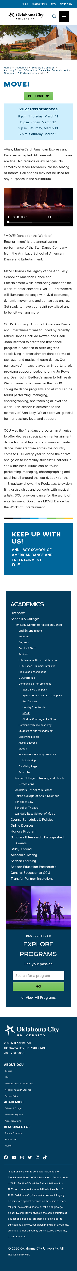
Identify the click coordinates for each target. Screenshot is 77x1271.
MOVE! (26, 713)
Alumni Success (28, 742)
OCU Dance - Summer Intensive (37, 666)
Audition (23, 654)
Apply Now (66, 4)
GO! (38, 986)
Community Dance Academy (35, 725)
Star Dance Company (35, 689)
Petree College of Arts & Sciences (37, 795)
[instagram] (19, 565)
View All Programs (41, 997)
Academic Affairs (13, 1121)
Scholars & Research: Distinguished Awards (37, 840)
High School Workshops (32, 671)
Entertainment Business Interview (38, 660)
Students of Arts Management (36, 730)
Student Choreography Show (39, 719)
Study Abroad (21, 849)
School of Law (24, 801)
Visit (25, 4)
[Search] (54, 16)
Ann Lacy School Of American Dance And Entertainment (36, 70)
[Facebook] (6, 1157)
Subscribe (24, 772)
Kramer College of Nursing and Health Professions (39, 781)
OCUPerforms (27, 677)
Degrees (24, 642)
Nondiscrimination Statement (18, 1090)
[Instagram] (22, 1157)
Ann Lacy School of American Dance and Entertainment (38, 627)
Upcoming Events (29, 736)
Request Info (39, 4)
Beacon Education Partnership (33, 867)
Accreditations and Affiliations (19, 1083)
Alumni (8, 1146)
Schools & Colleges (43, 67)
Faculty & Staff (27, 648)
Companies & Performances (20, 73)
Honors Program (23, 831)
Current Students (13, 1133)
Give (53, 4)
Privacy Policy (11, 1096)
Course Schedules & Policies (32, 819)
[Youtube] (14, 1157)
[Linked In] (37, 1157)
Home (7, 67)
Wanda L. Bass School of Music (35, 813)
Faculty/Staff (11, 1139)
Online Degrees (22, 825)
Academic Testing (24, 855)
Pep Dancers (30, 701)
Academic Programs (14, 1114)
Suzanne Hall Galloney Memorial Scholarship (37, 757)
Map (7, 1077)
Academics (21, 67)
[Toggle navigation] (64, 16)
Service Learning (23, 861)
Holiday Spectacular (34, 707)
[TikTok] (45, 1157)
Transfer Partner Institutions (32, 879)
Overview (18, 613)
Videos (23, 748)
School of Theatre (26, 807)
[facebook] (13, 565)
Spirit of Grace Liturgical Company (42, 695)
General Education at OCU (30, 873)
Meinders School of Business (34, 790)
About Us (24, 636)
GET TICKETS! (38, 96)
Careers (8, 1071)
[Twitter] (30, 1157)
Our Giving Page (28, 766)
